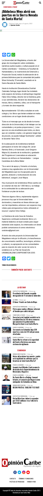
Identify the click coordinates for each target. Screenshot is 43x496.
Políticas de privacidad (17, 482)
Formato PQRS (31, 482)
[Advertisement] (21, 430)
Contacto (13, 479)
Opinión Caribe (15, 25)
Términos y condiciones (26, 479)
